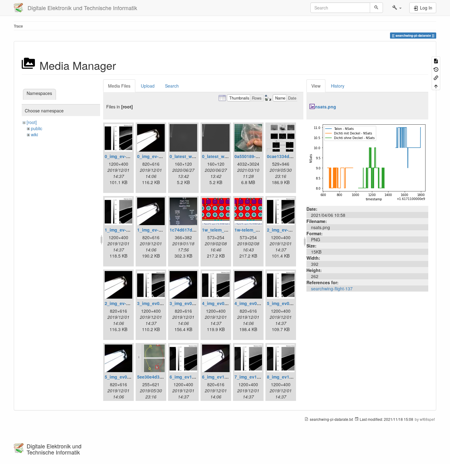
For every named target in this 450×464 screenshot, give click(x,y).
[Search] (376, 7)
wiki (34, 134)
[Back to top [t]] (436, 85)
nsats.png (325, 107)
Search (172, 86)
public (36, 128)
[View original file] (367, 162)
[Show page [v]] (436, 60)
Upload (148, 86)
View (316, 86)
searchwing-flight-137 (332, 288)
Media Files (119, 86)
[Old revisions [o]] (436, 69)
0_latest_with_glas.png (194, 156)
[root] (32, 122)
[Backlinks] (436, 77)
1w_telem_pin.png (221, 230)
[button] (397, 7)
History (337, 86)
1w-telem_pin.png (253, 230)
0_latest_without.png (224, 156)
